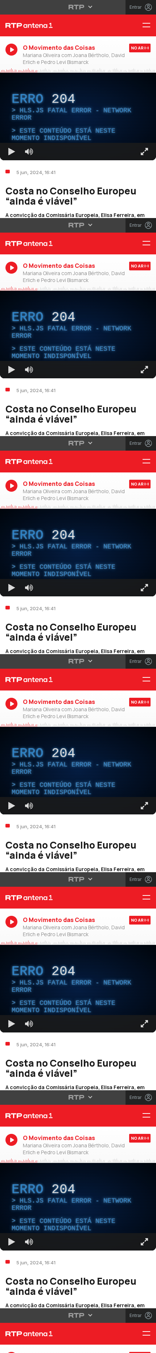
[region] (78, 676)
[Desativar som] (29, 1344)
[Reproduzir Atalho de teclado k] (11, 1344)
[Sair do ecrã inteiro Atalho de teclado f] (144, 1344)
